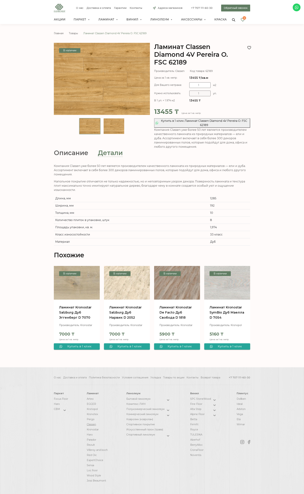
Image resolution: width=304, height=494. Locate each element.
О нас (79, 8)
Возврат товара (210, 377)
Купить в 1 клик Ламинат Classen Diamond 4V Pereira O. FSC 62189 (204, 123)
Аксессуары (191, 19)
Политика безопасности (104, 377)
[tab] (71, 153)
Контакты (136, 8)
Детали (110, 153)
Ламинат (106, 19)
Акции (59, 19)
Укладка (155, 377)
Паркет (80, 19)
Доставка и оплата (99, 8)
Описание (71, 153)
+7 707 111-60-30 (202, 8)
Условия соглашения (135, 377)
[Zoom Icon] (102, 79)
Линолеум (159, 19)
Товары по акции (173, 377)
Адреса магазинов (170, 8)
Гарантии (120, 8)
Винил (132, 19)
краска (220, 19)
